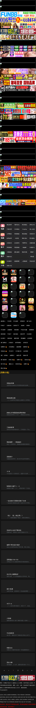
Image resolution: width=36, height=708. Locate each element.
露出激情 (16, 252)
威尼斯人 (3, 321)
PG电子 (3, 325)
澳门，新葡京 (4, 355)
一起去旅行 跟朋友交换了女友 (16, 501)
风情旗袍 (9, 247)
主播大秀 (22, 334)
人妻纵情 (24, 261)
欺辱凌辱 (9, 238)
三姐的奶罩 (10, 427)
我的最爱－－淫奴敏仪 (14, 442)
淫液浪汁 (10, 457)
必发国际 (29, 338)
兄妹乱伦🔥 (27, 359)
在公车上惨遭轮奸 (12, 574)
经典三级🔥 (12, 359)
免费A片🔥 (20, 359)
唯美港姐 (24, 234)
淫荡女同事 (10, 383)
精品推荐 (9, 225)
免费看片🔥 (4, 347)
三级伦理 (9, 229)
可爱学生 (24, 243)
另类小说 (9, 265)
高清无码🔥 (19, 364)
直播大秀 (25, 355)
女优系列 (16, 243)
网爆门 (32, 252)
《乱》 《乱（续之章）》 (15, 515)
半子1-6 (9, 604)
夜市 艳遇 (10, 589)
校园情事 (16, 261)
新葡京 (28, 325)
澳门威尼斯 (4, 359)
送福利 (22, 325)
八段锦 (9, 618)
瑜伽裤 (24, 247)
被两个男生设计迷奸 (13, 545)
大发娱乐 (11, 342)
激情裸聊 (19, 347)
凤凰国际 (16, 330)
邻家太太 (10, 648)
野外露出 (32, 238)
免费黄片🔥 (26, 347)
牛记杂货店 (10, 633)
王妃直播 (29, 334)
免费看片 (12, 355)
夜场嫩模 (23, 338)
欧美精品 (24, 225)
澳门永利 (29, 321)
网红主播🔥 (4, 368)
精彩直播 (3, 334)
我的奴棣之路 (11, 398)
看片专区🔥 (4, 364)
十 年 (8, 471)
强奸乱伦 (16, 225)
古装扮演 (9, 243)
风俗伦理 (32, 261)
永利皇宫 (25, 342)
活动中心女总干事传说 (14, 530)
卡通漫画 (9, 252)
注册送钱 (9, 325)
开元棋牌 (15, 321)
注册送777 (16, 325)
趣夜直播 (16, 338)
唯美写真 (24, 252)
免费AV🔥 (26, 364)
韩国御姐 (16, 234)
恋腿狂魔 (32, 243)
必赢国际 (9, 330)
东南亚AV (32, 234)
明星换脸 (16, 247)
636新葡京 (11, 347)
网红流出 (24, 238)
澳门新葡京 (4, 342)
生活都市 (9, 261)
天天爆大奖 (18, 351)
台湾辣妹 (9, 234)
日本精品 (16, 229)
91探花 (17, 238)
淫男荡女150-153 (12, 560)
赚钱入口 (11, 364)
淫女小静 (10, 662)
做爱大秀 (19, 355)
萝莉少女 (32, 225)
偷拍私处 (9, 338)
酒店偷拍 (15, 334)
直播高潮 (31, 330)
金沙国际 (25, 351)
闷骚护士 (32, 247)
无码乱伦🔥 (4, 351)
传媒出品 (9, 256)
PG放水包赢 (24, 330)
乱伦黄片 (3, 338)
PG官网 (9, 321)
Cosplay (24, 229)
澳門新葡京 (18, 342)
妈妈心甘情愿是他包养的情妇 (16, 413)
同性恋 (32, 256)
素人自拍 (32, 229)
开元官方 (11, 351)
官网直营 (22, 321)
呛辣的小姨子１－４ (13, 486)
